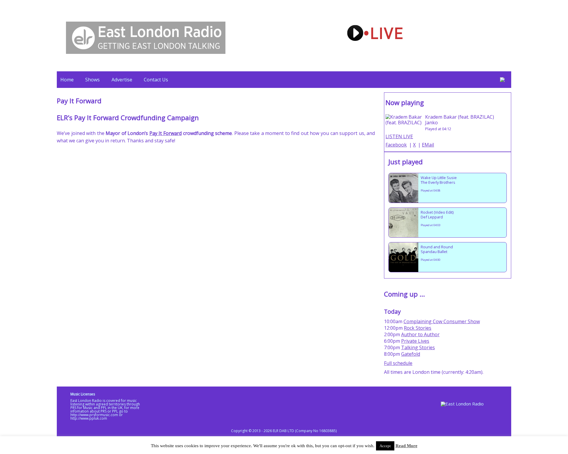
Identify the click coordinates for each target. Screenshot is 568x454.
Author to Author (420, 334)
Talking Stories (418, 347)
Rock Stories (417, 328)
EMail (428, 144)
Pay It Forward (165, 133)
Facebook (396, 144)
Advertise (122, 79)
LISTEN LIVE (399, 136)
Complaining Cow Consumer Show (442, 321)
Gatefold (410, 354)
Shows (92, 79)
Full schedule (398, 363)
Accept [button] (385, 446)
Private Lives (415, 341)
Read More (406, 445)
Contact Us (156, 79)
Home (67, 79)
